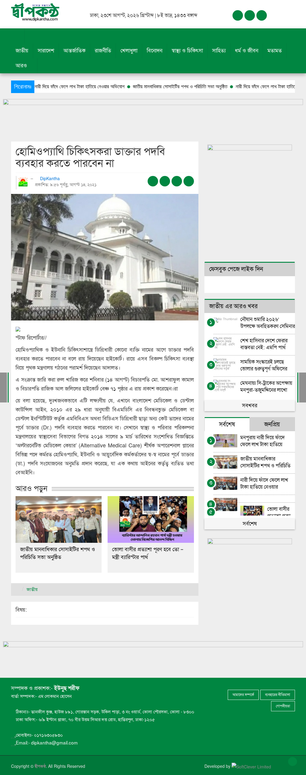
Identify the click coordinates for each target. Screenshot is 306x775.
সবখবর (249, 405)
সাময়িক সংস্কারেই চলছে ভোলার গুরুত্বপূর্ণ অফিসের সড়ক (263, 365)
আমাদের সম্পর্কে (243, 694)
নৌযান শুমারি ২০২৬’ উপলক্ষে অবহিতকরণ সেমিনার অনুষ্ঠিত (267, 322)
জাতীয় (22, 50)
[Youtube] (261, 15)
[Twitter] (249, 15)
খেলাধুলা (128, 50)
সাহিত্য (219, 50)
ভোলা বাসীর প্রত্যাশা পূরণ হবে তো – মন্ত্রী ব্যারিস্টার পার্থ (147, 553)
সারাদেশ (46, 50)
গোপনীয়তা (283, 706)
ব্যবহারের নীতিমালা (277, 694)
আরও (22, 65)
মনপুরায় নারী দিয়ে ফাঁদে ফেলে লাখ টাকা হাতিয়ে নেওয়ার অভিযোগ (53, 86)
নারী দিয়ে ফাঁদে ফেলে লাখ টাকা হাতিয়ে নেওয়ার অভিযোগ (261, 86)
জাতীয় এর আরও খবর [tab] (233, 306)
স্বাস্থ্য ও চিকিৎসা (187, 50)
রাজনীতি (103, 50)
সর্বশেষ (250, 523)
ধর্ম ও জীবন (246, 50)
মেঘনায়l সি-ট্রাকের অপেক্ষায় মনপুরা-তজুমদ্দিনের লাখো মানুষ (266, 386)
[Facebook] (237, 15)
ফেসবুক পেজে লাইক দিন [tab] (236, 269)
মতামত (274, 50)
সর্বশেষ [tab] (227, 424)
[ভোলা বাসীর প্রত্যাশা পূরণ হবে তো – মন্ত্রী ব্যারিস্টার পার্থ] (151, 519)
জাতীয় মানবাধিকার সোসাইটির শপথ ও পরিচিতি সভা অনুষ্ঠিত (160, 86)
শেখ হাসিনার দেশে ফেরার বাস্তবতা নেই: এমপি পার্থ (263, 344)
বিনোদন (154, 50)
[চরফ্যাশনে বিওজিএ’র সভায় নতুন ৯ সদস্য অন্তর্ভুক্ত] (3, 387)
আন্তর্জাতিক (74, 50)
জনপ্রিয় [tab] (272, 424)
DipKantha (50, 179)
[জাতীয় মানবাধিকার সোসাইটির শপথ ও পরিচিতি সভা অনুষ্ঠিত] (59, 519)
